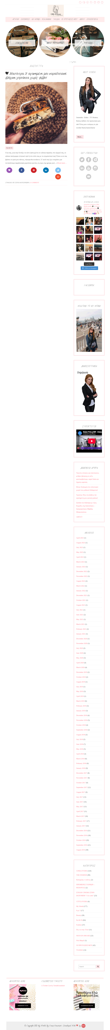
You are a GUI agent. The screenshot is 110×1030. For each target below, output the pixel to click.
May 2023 (79, 552)
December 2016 (81, 830)
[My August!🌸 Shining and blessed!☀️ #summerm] (89, 248)
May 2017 (79, 806)
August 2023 (80, 543)
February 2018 (81, 763)
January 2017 (80, 826)
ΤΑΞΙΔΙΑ (56, 19)
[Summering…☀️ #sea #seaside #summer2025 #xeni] (80, 256)
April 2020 (80, 663)
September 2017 (81, 787)
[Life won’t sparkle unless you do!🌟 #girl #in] (80, 230)
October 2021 (81, 600)
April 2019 (80, 696)
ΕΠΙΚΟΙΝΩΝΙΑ (92, 19)
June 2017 (79, 802)
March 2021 (80, 624)
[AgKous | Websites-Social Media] (83, 1025)
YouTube (98, 2)
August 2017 (80, 792)
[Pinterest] (34, 170)
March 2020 (80, 667)
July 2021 (79, 610)
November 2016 (81, 835)
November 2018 (81, 720)
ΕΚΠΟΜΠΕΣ (25, 19)
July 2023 (79, 547)
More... (79, 137)
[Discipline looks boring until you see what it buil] (98, 221)
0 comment (34, 182)
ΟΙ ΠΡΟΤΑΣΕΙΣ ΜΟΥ (69, 19)
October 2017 (81, 783)
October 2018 (81, 725)
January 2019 (80, 711)
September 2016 (81, 845)
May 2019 (79, 691)
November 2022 (81, 576)
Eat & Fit (9, 148)
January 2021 (80, 634)
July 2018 (79, 739)
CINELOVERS (81, 871)
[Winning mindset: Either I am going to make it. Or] (89, 221)
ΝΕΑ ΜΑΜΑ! (46, 19)
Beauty (78, 915)
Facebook (84, 2)
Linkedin (95, 2)
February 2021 (81, 629)
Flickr (91, 2)
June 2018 (79, 744)
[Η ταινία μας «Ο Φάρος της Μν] (80, 248)
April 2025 (80, 538)
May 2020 (79, 658)
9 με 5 (78, 910)
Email (102, 2)
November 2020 (81, 643)
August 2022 (80, 581)
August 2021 (80, 605)
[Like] (9, 170)
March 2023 (80, 562)
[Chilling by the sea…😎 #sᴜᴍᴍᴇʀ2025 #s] (98, 248)
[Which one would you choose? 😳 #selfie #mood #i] (98, 239)
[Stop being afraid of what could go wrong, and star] (80, 221)
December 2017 (81, 773)
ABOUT (81, 19)
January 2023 (80, 567)
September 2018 (81, 730)
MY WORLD (36, 19)
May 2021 (79, 619)
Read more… (62, 163)
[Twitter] (58, 170)
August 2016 (80, 850)
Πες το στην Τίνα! (82, 930)
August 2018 (80, 735)
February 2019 (81, 706)
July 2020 (79, 648)
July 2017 (79, 797)
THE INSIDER (81, 875)
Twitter (80, 2)
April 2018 (80, 754)
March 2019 (80, 701)
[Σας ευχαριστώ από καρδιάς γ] (80, 239)
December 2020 (81, 639)
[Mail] (58, 176)
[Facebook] (21, 170)
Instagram (87, 2)
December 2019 (81, 672)
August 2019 (80, 682)
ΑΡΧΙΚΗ (15, 19)
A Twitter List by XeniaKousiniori (53, 986)
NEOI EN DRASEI (83, 936)
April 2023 (80, 557)
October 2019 (81, 677)
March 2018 (80, 759)
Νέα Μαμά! (80, 940)
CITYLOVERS (81, 901)
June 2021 (79, 615)
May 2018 (79, 749)
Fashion (79, 925)
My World (79, 906)
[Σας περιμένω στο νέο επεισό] (98, 230)
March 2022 (80, 586)
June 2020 (79, 653)
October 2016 (81, 840)
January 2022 (80, 591)
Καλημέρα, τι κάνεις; (83, 880)
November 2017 (81, 778)
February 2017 (81, 821)
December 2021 (81, 595)
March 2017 (80, 816)
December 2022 (81, 571)
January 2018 (80, 768)
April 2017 (80, 811)
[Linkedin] (46, 170)
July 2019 (79, 687)
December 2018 (81, 715)
